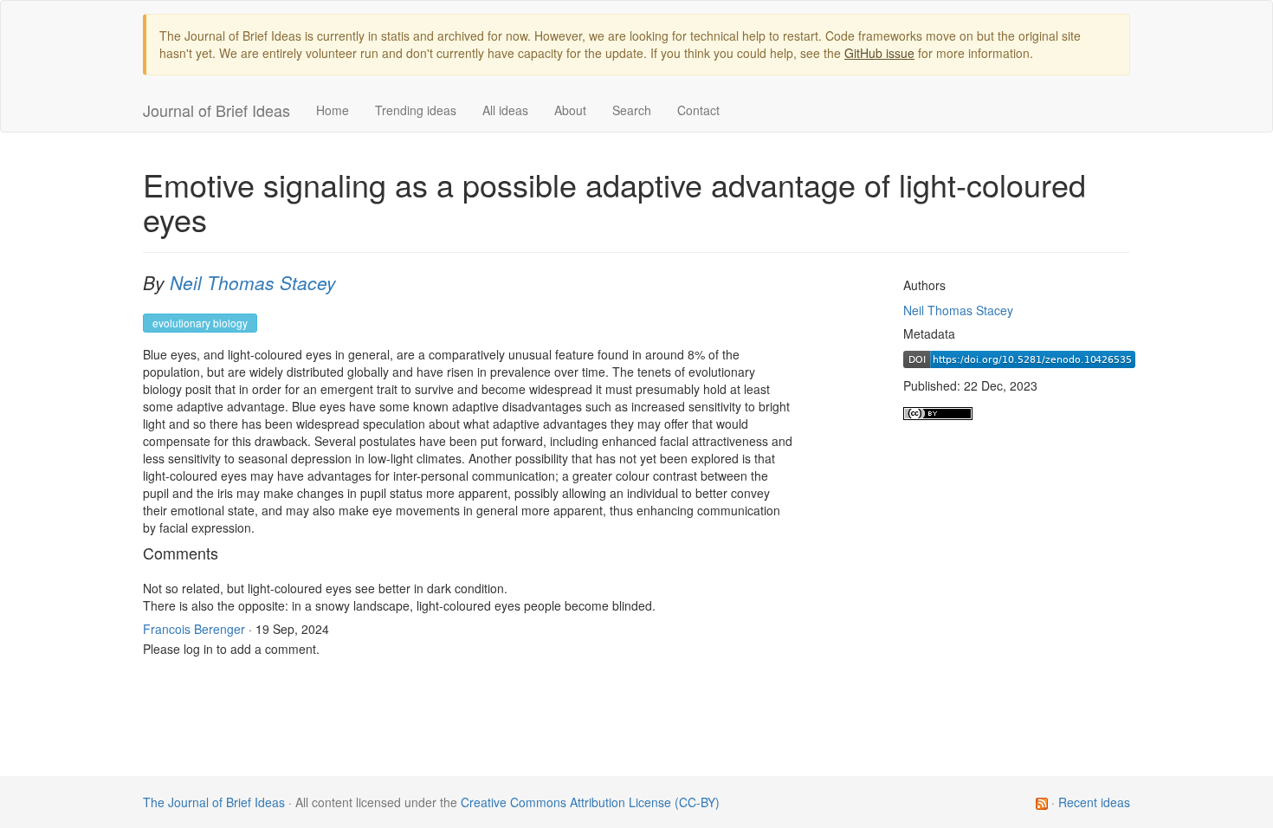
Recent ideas (1094, 802)
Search (631, 110)
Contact (698, 110)
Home (332, 110)
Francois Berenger (194, 628)
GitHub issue (879, 52)
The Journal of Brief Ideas (214, 802)
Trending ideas (415, 110)
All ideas (505, 110)
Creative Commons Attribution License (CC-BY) (590, 802)
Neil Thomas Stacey (253, 282)
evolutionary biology (200, 322)
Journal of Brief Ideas (216, 110)
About (570, 110)
